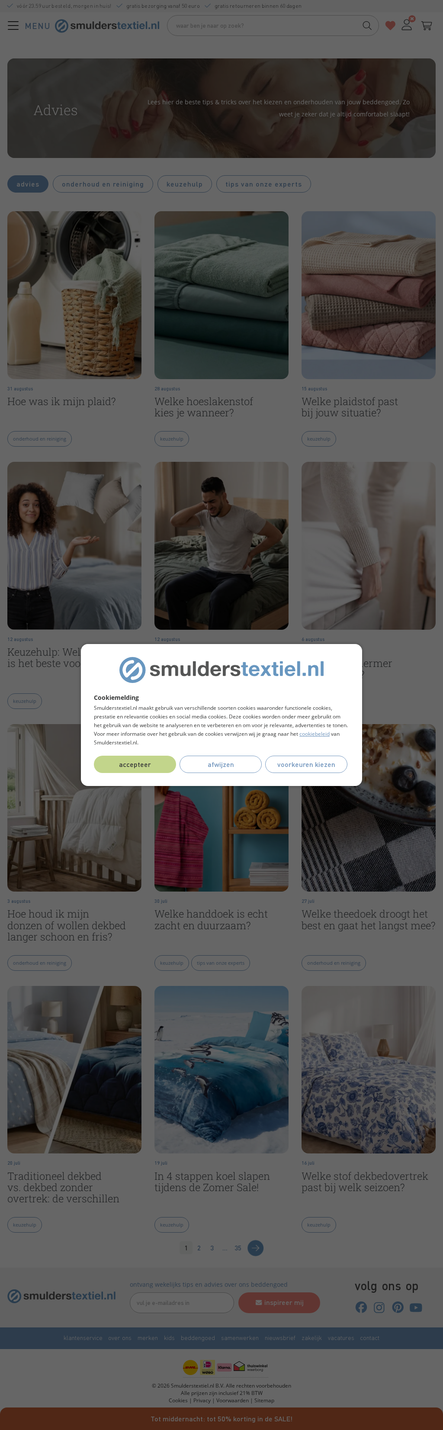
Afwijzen (221, 764)
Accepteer (135, 764)
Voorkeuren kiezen (306, 764)
